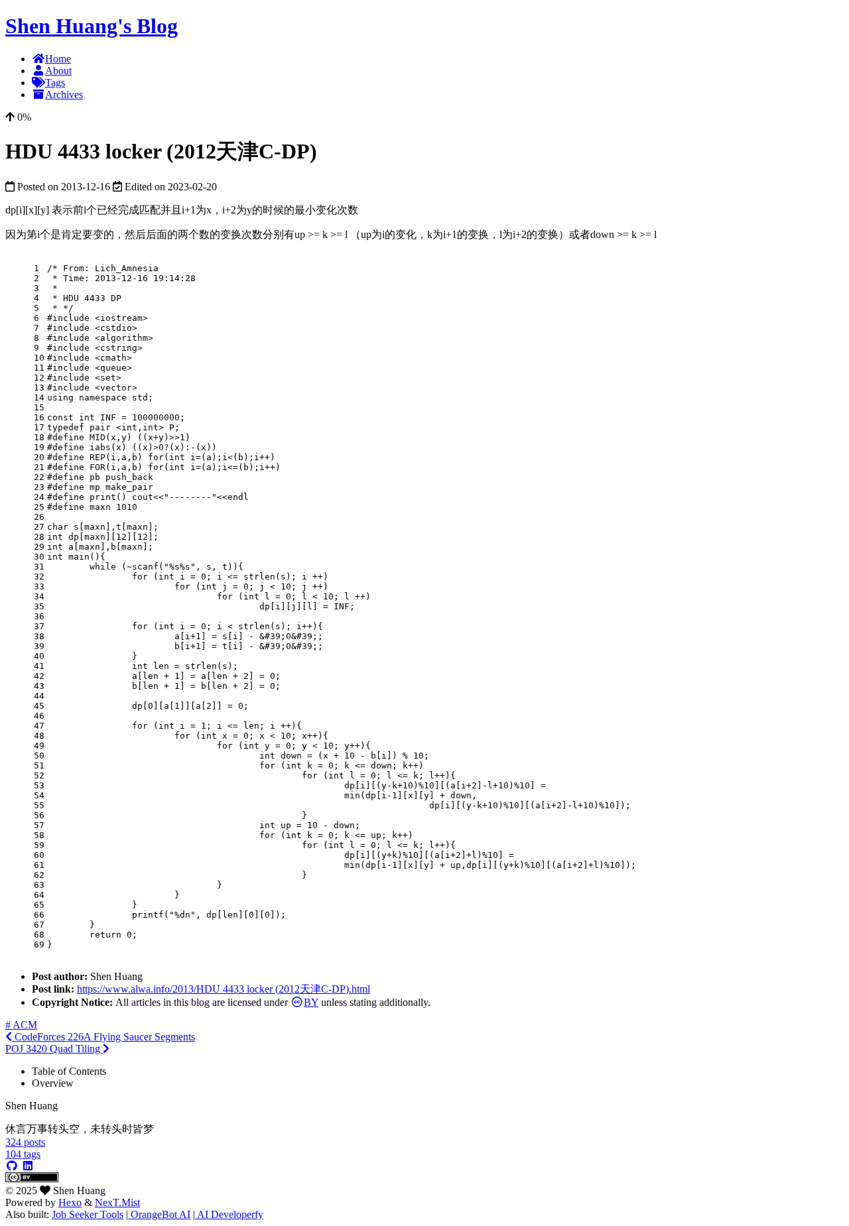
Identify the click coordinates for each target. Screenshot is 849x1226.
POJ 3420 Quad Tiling (54, 1048)
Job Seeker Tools (87, 1214)
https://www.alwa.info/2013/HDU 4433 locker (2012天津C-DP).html (223, 989)
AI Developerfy (229, 1214)
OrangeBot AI (159, 1214)
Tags (55, 82)
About (58, 70)
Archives (64, 94)
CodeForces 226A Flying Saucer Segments (103, 1036)
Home (58, 58)
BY (311, 1002)
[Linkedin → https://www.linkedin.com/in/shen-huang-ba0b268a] (27, 1166)
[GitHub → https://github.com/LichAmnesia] (12, 1166)
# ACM (21, 1024)
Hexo (70, 1202)
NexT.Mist (117, 1202)
